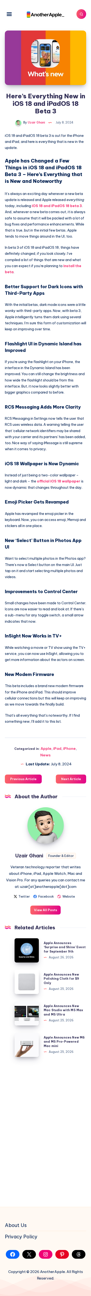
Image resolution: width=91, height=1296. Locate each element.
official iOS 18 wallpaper (58, 481)
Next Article (71, 779)
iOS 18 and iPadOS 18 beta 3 (57, 206)
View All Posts (45, 910)
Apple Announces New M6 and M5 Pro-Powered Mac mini (64, 1042)
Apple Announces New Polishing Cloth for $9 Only (61, 979)
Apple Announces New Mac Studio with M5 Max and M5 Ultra (63, 1010)
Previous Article (23, 779)
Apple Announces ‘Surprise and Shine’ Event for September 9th (65, 947)
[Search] (81, 14)
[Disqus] (45, 1130)
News (45, 755)
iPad (57, 748)
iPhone (69, 748)
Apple (46, 748)
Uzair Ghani (29, 856)
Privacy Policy (21, 1237)
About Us (16, 1225)
